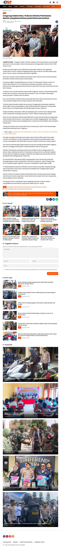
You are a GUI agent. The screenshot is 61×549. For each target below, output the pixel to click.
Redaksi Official (10, 21)
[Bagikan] (56, 21)
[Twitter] (50, 199)
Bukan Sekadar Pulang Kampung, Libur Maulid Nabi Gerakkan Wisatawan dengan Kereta (11, 220)
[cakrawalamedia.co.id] (17, 2)
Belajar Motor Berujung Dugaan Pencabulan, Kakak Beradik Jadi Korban (49, 220)
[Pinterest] (7, 536)
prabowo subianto (41, 187)
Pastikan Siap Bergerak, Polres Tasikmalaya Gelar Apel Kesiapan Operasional (30, 220)
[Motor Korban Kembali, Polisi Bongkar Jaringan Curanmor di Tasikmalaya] (11, 229)
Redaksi (15, 542)
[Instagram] (10, 536)
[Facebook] (47, 199)
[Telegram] (53, 199)
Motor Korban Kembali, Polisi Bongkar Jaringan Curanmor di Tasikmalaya (11, 238)
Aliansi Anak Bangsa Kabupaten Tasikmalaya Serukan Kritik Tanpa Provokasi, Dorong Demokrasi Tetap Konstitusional (49, 238)
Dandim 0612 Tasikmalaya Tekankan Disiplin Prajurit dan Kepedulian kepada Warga (30, 238)
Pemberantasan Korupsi (27, 187)
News (4, 13)
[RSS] (13, 536)
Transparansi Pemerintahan (24, 189)
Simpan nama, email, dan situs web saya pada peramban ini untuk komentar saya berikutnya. (31, 269)
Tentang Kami (7, 542)
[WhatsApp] (56, 199)
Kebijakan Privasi (39, 542)
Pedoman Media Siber (26, 542)
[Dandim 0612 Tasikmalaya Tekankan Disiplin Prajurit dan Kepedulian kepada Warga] (30, 229)
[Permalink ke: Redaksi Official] (5, 21)
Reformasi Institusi (9, 189)
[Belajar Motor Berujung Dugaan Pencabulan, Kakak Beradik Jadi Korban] (49, 211)
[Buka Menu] (54, 2)
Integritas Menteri (13, 187)
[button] (50, 2)
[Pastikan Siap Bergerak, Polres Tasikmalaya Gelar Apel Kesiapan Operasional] (30, 211)
